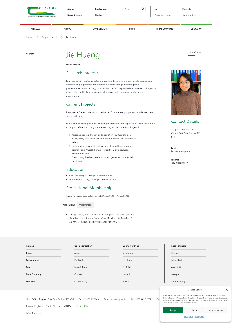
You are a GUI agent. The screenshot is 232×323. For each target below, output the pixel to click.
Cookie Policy (80, 281)
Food (132, 28)
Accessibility (176, 267)
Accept (173, 310)
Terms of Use (83, 306)
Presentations (86, 204)
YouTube (127, 267)
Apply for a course (163, 14)
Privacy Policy (188, 316)
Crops (67, 28)
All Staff (30, 53)
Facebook (127, 260)
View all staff (194, 52)
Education (196, 28)
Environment (100, 28)
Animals (35, 28)
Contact (99, 14)
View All (126, 281)
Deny (194, 310)
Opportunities (189, 14)
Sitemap (175, 252)
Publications (101, 8)
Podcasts (186, 8)
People (45, 37)
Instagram (128, 252)
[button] (226, 289)
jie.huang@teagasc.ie (180, 151)
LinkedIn (127, 274)
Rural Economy (164, 28)
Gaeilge (175, 274)
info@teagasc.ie (118, 299)
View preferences (216, 310)
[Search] (143, 9)
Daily (157, 8)
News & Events (74, 14)
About (70, 8)
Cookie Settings (178, 281)
